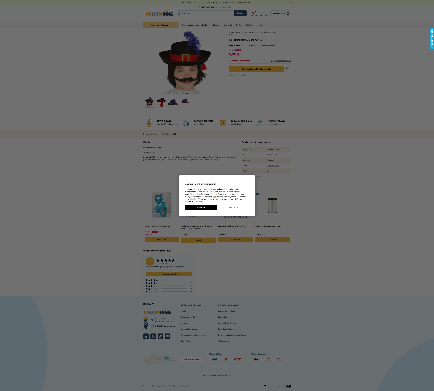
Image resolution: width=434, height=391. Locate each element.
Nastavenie (233, 207)
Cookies (194, 199)
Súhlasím (201, 207)
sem (214, 196)
